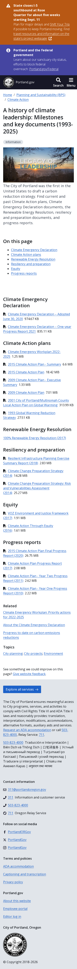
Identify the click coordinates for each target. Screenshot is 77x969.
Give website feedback (29, 674)
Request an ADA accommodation (27, 730)
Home (7, 95)
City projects (33, 653)
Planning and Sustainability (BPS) (40, 95)
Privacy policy (13, 882)
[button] (58, 82)
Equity (15, 268)
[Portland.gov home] (18, 82)
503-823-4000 (13, 742)
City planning (13, 653)
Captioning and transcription (24, 874)
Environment (53, 653)
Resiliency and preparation (31, 264)
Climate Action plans (26, 254)
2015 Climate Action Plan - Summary (34, 364)
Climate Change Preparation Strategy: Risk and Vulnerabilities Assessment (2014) (37, 488)
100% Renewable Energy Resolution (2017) (34, 438)
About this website (17, 901)
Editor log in (12, 916)
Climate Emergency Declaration (34, 250)
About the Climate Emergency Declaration (34, 625)
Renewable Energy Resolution (33, 259)
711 (41, 734)
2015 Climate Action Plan (26, 372)
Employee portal (15, 908)
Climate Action (18, 99)
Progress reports (24, 273)
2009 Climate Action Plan (26, 392)
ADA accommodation (18, 866)
